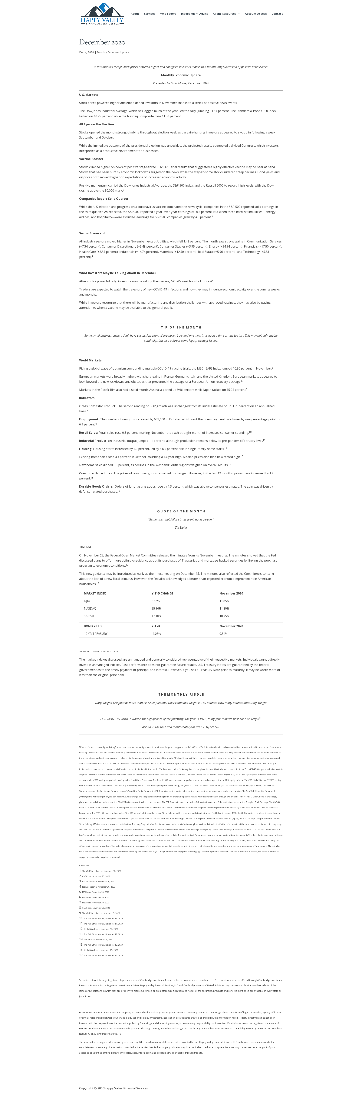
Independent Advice (194, 13)
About (135, 13)
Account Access (256, 13)
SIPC (218, 980)
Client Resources (224, 13)
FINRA (212, 980)
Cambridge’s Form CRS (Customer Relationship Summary (119, 1004)
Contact (277, 13)
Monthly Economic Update (113, 52)
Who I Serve (168, 13)
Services (149, 13)
